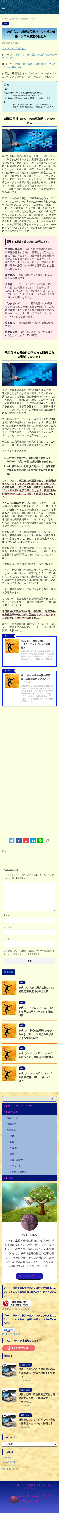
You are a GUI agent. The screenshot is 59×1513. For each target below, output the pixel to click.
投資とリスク (13, 1117)
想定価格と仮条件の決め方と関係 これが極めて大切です (28, 100)
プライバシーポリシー (45, 1485)
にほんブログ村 (11, 1333)
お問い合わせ (29, 1488)
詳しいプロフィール (29, 1275)
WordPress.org (10, 1468)
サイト (7, 939)
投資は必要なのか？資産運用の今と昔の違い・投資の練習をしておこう (37, 1373)
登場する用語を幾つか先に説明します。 (27, 95)
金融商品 (11, 1129)
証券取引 (13, 1111)
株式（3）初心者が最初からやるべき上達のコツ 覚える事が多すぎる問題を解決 (36, 1034)
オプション (15, 1165)
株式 (7, 851)
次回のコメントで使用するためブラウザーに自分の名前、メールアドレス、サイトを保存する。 (29, 952)
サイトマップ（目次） (14, 48)
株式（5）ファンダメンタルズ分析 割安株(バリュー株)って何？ (35, 1077)
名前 (6, 915)
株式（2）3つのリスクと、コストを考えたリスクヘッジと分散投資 (36, 1011)
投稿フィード (9, 1461)
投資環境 (11, 1123)
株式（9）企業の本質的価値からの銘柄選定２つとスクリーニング (33, 108)
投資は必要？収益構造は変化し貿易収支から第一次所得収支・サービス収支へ (37, 1398)
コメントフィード (11, 1465)
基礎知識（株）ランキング (16, 1309)
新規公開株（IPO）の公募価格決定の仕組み (23, 92)
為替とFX (14, 1142)
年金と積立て (16, 1160)
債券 (12, 1154)
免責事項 (29, 1485)
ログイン (6, 1458)
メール (7, 927)
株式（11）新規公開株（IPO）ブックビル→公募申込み (32, 104)
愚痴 (10, 1178)
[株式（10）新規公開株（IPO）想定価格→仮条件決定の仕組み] (33, 840)
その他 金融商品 (18, 1171)
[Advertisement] (29, 743)
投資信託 (14, 1148)
